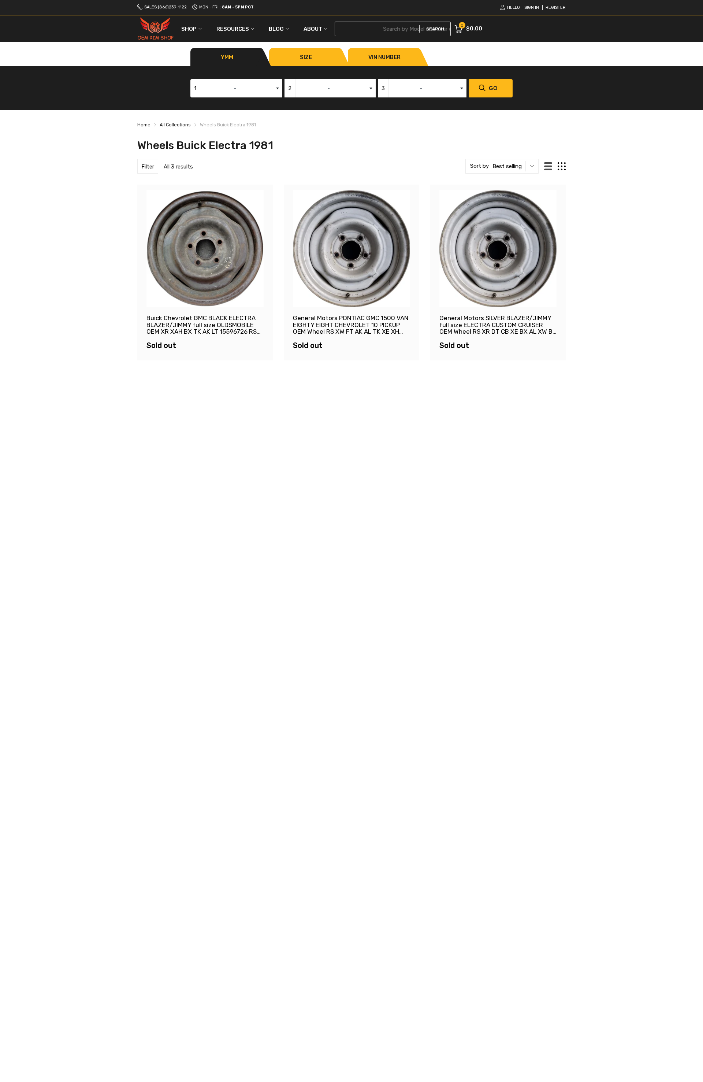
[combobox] (236, 88)
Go (493, 88)
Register (556, 7)
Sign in (531, 7)
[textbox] (236, 88)
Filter (147, 166)
